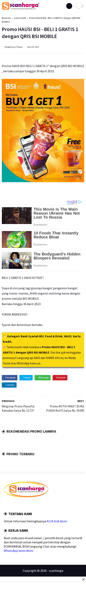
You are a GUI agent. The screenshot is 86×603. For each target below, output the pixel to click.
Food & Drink (54, 336)
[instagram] (26, 504)
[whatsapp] (16, 504)
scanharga (56, 571)
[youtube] (32, 504)
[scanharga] (21, 9)
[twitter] (10, 504)
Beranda (6, 17)
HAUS (68, 336)
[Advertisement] (43, 593)
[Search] (69, 6)
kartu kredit (20, 17)
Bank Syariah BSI (32, 336)
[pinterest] (21, 504)
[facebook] (5, 504)
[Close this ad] (83, 579)
